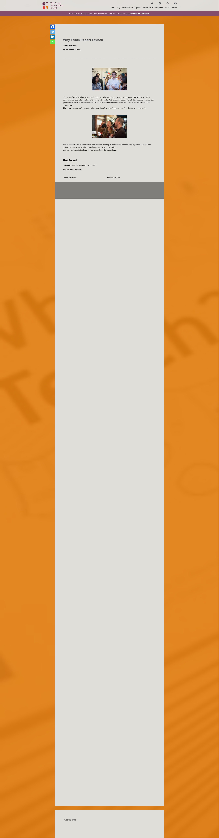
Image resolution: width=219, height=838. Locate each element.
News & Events (127, 7)
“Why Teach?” (139, 97)
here (85, 150)
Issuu (74, 177)
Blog (118, 7)
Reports (137, 7)
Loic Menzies (70, 45)
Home (113, 7)
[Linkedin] (52, 37)
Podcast (145, 7)
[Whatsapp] (52, 42)
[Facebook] (52, 27)
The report (67, 108)
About (167, 7)
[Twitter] (52, 32)
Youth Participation (156, 7)
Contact (174, 7)
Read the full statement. (139, 13)
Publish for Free (113, 177)
